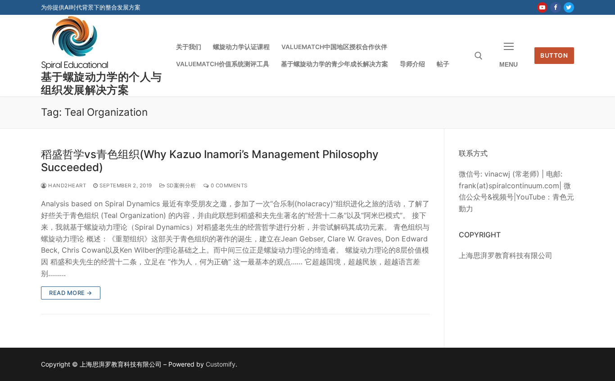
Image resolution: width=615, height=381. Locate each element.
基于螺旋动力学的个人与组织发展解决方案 (101, 83)
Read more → (70, 292)
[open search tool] (479, 56)
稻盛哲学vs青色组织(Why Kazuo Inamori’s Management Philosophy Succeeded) (210, 161)
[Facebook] (555, 7)
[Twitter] (569, 7)
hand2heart (66, 185)
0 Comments (228, 185)
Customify (220, 364)
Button (554, 55)
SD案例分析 (180, 185)
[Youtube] (542, 7)
